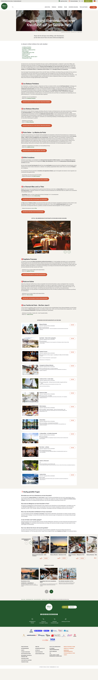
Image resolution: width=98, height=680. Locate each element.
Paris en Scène (25, 55)
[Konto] (82, 1)
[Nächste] (31, 543)
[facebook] (41, 614)
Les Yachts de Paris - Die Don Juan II (29, 56)
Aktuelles (37, 650)
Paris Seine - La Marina (44, 447)
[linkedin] (45, 614)
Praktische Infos (39, 651)
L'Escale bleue (42, 419)
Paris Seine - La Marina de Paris (28, 49)
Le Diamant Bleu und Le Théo (28, 52)
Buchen (72, 324)
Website (65, 607)
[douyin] (53, 614)
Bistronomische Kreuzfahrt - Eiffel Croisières (39, 555)
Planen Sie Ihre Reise (25, 651)
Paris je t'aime (23, 599)
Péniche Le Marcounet (44, 460)
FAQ (50, 653)
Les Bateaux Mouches (26, 48)
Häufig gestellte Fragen (27, 58)
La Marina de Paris (30, 147)
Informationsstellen (40, 648)
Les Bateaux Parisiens (26, 47)
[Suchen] (12, 7)
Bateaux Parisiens (43, 324)
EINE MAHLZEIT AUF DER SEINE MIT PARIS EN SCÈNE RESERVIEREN (35, 298)
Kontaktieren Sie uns (39, 653)
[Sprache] (95, 1)
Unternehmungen (25, 648)
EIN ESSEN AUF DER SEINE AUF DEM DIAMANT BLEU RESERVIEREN (35, 199)
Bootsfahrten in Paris (25, 581)
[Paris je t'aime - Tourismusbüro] (4, 6)
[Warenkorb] (79, 1)
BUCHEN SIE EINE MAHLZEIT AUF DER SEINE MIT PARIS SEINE (34, 150)
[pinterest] (49, 614)
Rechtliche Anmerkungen (55, 646)
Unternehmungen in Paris (29, 599)
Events (22, 650)
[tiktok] (47, 614)
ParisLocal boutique (74, 1)
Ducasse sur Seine (43, 392)
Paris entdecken (24, 646)
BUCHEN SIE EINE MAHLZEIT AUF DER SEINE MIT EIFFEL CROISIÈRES (35, 179)
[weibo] (55, 614)
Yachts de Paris (30, 314)
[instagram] (43, 614)
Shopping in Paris (25, 658)
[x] (57, 614)
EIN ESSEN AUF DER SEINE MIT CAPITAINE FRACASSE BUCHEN (34, 274)
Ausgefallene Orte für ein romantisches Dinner (48, 582)
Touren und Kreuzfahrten (37, 599)
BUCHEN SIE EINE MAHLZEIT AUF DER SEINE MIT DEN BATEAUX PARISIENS (36, 101)
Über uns (37, 646)
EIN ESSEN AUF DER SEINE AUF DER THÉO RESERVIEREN (33, 211)
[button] (65, 251)
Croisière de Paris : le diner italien (46, 378)
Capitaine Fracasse (26, 53)
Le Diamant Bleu (36, 195)
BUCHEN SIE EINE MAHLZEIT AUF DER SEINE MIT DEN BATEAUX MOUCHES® (36, 125)
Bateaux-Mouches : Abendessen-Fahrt (58, 554)
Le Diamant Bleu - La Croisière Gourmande (48, 433)
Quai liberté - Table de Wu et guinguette (47, 338)
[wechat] (51, 614)
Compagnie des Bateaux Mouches (46, 365)
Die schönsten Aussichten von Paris (66, 581)
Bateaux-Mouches (30, 122)
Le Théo (35, 208)
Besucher (72, 607)
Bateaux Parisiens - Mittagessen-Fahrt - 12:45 (77, 555)
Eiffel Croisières (25, 51)
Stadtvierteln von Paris (26, 660)
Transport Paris (24, 661)
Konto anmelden (53, 651)
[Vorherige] (26, 543)
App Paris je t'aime (63, 1)
